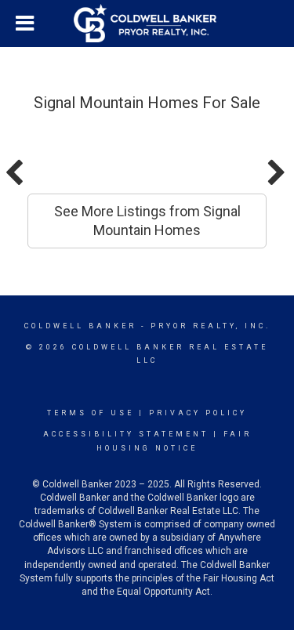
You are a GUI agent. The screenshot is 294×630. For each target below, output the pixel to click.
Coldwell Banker (80, 326)
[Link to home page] (147, 23)
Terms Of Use (90, 413)
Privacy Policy (198, 413)
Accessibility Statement (126, 434)
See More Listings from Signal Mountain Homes (147, 220)
